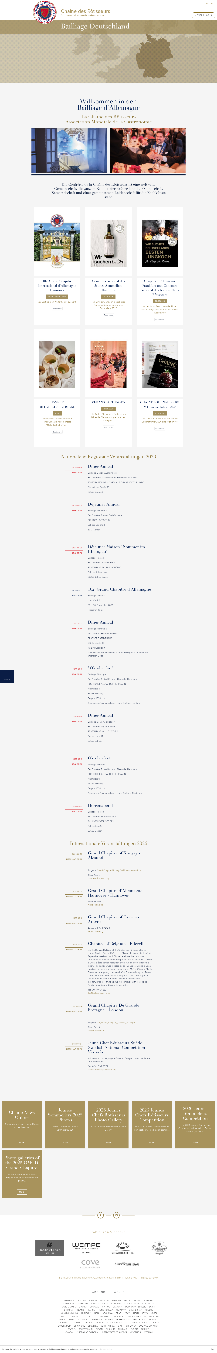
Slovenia (93, 1326)
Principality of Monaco (137, 1322)
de (207, 3)
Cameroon (82, 1303)
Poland (76, 1322)
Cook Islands (132, 1303)
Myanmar (97, 1319)
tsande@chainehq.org (98, 878)
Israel (118, 1313)
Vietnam (148, 1332)
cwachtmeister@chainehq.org (102, 1069)
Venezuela (135, 1332)
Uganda (68, 1332)
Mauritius (73, 1319)
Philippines (63, 1322)
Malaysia (154, 1316)
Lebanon (73, 1316)
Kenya (145, 1313)
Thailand (123, 1329)
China (105, 1303)
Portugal (88, 1322)
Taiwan (99, 1329)
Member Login (203, 15)
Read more (57, 309)
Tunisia (134, 1329)
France (91, 1310)
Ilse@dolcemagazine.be (99, 993)
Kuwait (62, 1316)
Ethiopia (68, 1310)
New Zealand (139, 1319)
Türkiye (145, 1329)
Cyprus (106, 1307)
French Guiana (105, 1310)
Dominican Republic (135, 1307)
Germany (121, 1310)
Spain (120, 1326)
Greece (149, 1310)
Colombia (116, 1303)
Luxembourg (118, 1316)
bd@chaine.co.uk (96, 1030)
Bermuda (116, 1300)
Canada (95, 1303)
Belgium (104, 1300)
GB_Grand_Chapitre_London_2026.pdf (116, 1022)
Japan (136, 1313)
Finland (80, 1310)
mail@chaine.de (95, 904)
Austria (82, 1300)
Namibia (109, 1319)
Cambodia (69, 1303)
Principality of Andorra (109, 1322)
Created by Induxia (149, 1278)
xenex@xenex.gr (96, 931)
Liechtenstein (88, 1316)
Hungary (86, 1313)
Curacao (94, 1307)
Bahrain (93, 1300)
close (212, 1349)
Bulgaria (148, 1300)
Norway (153, 1319)
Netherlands (123, 1319)
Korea (154, 1313)
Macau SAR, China (137, 1316)
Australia (69, 1300)
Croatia (83, 1307)
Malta (62, 1319)
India (96, 1313)
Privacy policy (106, 1349)
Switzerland (86, 1329)
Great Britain (135, 1310)
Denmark (117, 1307)
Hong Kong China (69, 1313)
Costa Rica (148, 1303)
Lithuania (103, 1316)
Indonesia (107, 1313)
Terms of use (131, 1278)
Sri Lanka (131, 1326)
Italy (127, 1313)
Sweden (72, 1329)
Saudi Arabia (64, 1326)
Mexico (85, 1319)
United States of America (114, 1332)
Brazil (127, 1300)
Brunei (136, 1300)
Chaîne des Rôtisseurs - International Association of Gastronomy (91, 1278)
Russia (156, 1322)
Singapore (79, 1326)
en (212, 3)
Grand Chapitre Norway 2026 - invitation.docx (119, 870)
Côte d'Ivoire (69, 1307)
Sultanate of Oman (149, 1326)
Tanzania (110, 1329)
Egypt (152, 1307)
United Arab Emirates (87, 1332)
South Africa (108, 1326)
